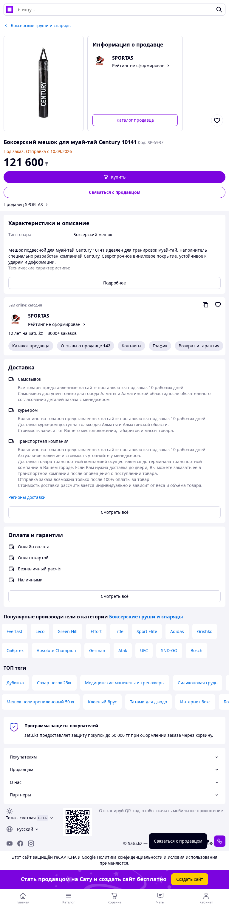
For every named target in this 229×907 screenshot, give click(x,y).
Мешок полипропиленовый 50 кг (41, 702)
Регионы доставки (27, 497)
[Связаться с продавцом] (219, 841)
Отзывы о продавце (85, 346)
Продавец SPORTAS (23, 204)
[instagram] (31, 843)
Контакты (131, 346)
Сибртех (15, 650)
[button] (114, 177)
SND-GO (169, 650)
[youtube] (9, 843)
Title (119, 631)
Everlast (14, 631)
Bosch (196, 650)
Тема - (21, 818)
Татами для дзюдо (148, 702)
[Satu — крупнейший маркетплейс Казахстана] (9, 9)
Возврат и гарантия (199, 346)
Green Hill (68, 631)
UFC (144, 650)
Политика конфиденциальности (130, 857)
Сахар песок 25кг (54, 682)
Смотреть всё (115, 512)
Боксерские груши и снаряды (146, 616)
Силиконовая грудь (197, 682)
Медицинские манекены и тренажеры (125, 682)
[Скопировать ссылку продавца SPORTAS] (205, 305)
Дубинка (15, 682)
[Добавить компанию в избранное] (218, 305)
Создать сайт (189, 879)
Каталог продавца (135, 120)
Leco (39, 631)
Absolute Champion (56, 650)
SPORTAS (38, 315)
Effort (96, 631)
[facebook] (20, 843)
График (160, 346)
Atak (122, 650)
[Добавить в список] (217, 120)
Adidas (177, 631)
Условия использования (192, 857)
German (97, 650)
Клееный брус (102, 702)
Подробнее (114, 283)
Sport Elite (147, 631)
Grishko (204, 631)
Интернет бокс (195, 702)
